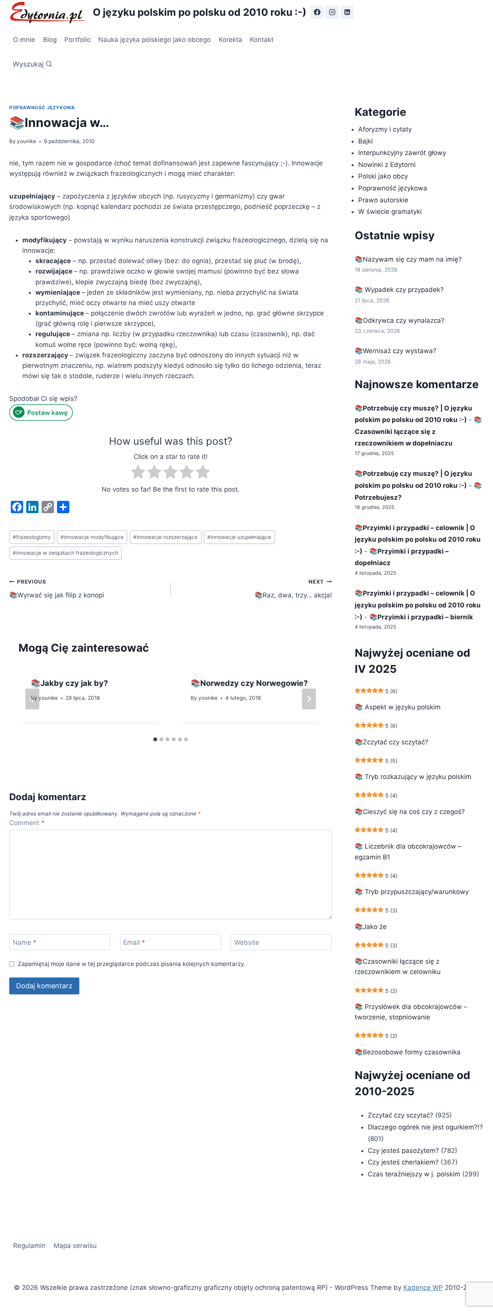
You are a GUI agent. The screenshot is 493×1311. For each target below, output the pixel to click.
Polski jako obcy (383, 176)
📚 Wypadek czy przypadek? (399, 290)
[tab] (155, 739)
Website (246, 942)
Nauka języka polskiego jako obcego (154, 39)
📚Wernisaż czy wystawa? (395, 351)
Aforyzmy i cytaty (385, 129)
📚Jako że (371, 927)
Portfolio (77, 39)
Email (134, 942)
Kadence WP (423, 1287)
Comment (27, 823)
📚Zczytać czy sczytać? (391, 742)
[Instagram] (332, 12)
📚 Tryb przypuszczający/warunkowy (412, 892)
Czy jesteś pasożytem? (403, 1150)
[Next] (309, 699)
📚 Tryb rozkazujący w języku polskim (413, 777)
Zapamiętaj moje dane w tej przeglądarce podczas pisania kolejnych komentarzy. (131, 963)
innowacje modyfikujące (92, 537)
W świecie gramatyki (390, 211)
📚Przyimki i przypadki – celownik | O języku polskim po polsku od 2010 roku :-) (418, 539)
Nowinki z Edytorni (387, 164)
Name (25, 942)
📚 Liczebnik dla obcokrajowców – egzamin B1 (408, 851)
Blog (50, 39)
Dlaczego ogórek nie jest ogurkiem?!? (425, 1127)
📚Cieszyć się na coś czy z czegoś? (410, 812)
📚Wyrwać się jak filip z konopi (56, 589)
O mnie (24, 39)
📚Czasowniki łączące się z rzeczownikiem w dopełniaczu (418, 431)
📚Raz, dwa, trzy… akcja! (293, 589)
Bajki (365, 141)
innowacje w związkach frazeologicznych (65, 553)
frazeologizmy (32, 537)
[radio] (138, 473)
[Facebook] (317, 12)
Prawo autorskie (383, 200)
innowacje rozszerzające (165, 537)
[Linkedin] (347, 12)
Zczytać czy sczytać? (400, 1115)
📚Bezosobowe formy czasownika (408, 1052)
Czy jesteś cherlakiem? (404, 1162)
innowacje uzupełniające (239, 537)
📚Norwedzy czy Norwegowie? (249, 683)
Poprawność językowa (42, 107)
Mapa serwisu (75, 1245)
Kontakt (261, 39)
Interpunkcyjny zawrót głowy (402, 153)
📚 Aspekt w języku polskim (398, 707)
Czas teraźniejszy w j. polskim (414, 1174)
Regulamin (29, 1245)
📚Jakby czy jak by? (69, 683)
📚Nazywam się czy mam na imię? (408, 259)
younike (26, 141)
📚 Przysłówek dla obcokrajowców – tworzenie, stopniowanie (411, 1012)
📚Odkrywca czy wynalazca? (399, 320)
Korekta (230, 39)
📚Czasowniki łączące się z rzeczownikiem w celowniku (398, 966)
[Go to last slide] (32, 699)
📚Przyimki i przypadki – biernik (421, 617)
